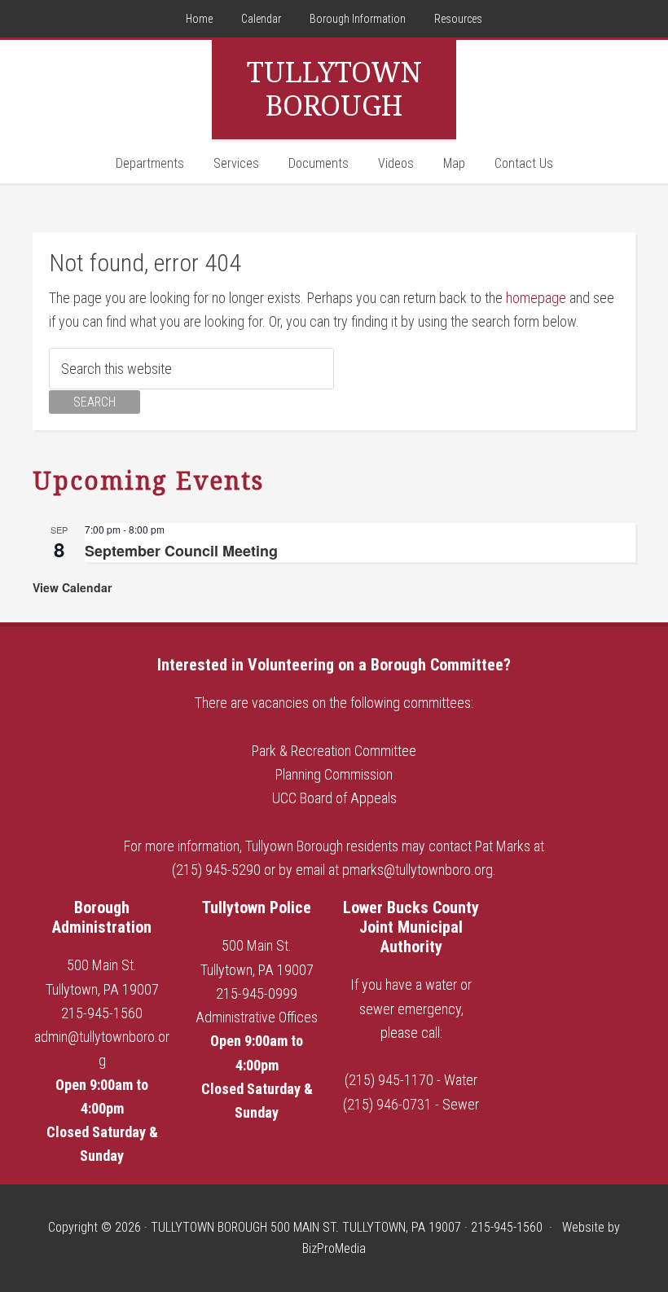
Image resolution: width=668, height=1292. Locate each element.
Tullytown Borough (334, 89)
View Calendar (72, 587)
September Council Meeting (181, 550)
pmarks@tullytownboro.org (417, 869)
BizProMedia (334, 1248)
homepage (536, 297)
